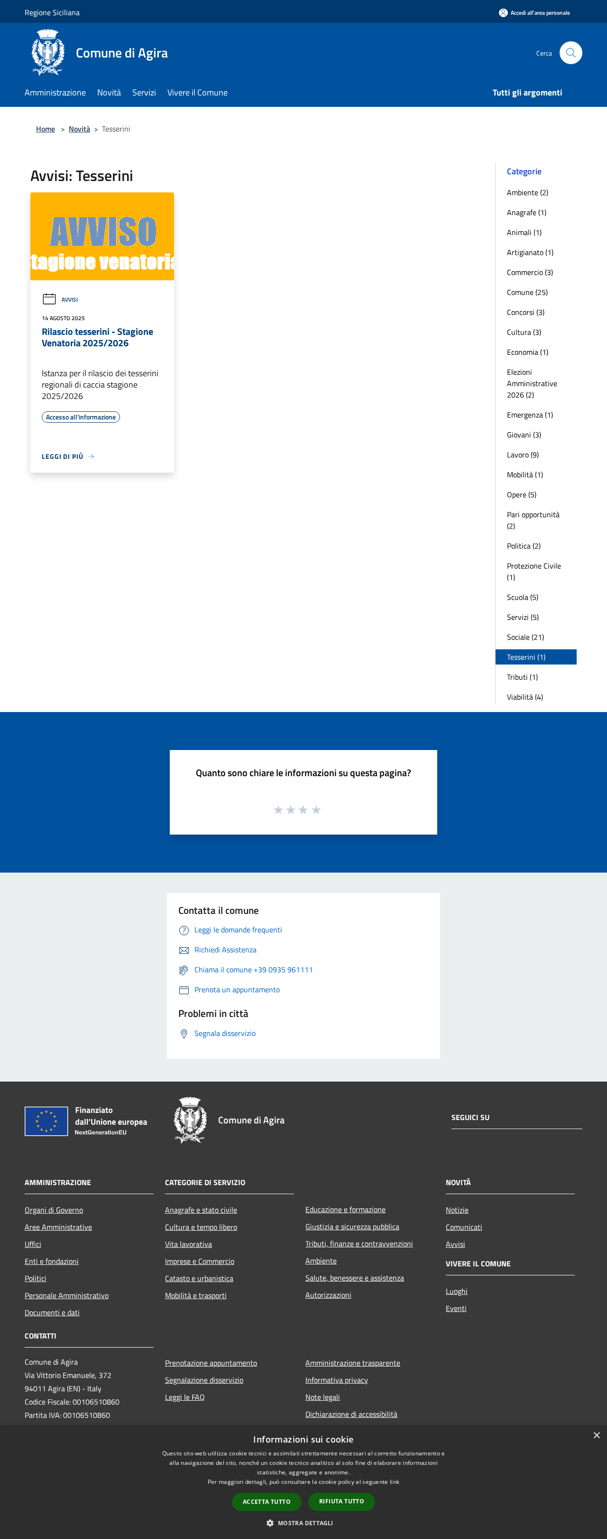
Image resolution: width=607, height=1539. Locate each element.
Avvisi (70, 299)
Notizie (457, 1210)
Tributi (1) (522, 677)
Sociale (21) (525, 637)
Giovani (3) (524, 434)
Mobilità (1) (525, 474)
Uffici (33, 1244)
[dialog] (303, 1482)
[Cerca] (571, 52)
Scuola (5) (522, 597)
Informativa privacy (336, 1380)
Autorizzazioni (328, 1295)
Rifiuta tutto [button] (341, 1501)
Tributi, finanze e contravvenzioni (359, 1243)
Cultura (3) (524, 332)
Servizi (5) (523, 617)
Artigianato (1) (530, 252)
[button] (303, 1523)
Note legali (322, 1397)
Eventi (456, 1308)
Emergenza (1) (530, 414)
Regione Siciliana (52, 12)
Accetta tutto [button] (267, 1502)
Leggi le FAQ (185, 1397)
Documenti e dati (52, 1312)
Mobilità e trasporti (196, 1295)
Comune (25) (527, 292)
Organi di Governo (54, 1210)
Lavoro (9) (523, 454)
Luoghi (457, 1291)
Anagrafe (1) (526, 212)
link (394, 1482)
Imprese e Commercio (199, 1261)
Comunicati (464, 1227)
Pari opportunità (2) (533, 520)
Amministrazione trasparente (352, 1362)
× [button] (596, 1435)
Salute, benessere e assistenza (354, 1277)
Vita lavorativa (188, 1244)
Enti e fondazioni (52, 1261)
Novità (79, 128)
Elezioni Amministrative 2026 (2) (532, 383)
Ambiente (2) (527, 192)
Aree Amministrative (58, 1227)
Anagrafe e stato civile (201, 1210)
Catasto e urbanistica (199, 1278)
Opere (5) (521, 494)
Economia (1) (527, 352)
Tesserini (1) (526, 657)
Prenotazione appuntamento (211, 1362)
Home (45, 128)
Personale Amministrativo (67, 1295)
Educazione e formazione (345, 1209)
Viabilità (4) (525, 697)
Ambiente (321, 1260)
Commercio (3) (530, 272)
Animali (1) (524, 232)
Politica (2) (524, 545)
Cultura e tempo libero (201, 1227)
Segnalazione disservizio (204, 1380)
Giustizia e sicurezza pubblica (352, 1226)
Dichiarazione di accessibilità (351, 1414)
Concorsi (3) (525, 312)
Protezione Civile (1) (534, 571)
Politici (35, 1278)
